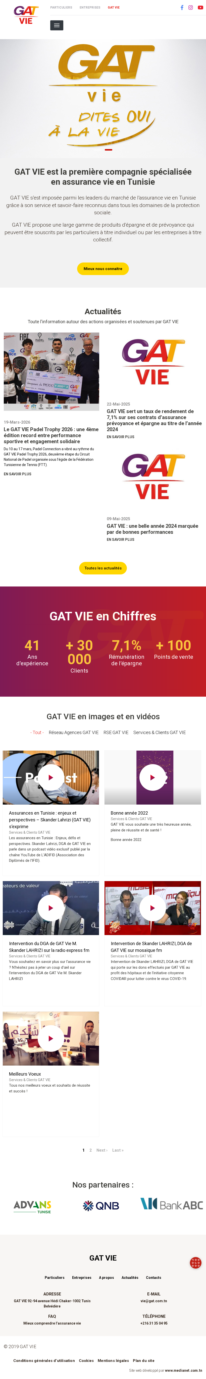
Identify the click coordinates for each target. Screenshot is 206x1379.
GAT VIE (114, 7)
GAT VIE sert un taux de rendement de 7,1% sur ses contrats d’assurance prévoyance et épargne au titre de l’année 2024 (154, 420)
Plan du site (143, 1360)
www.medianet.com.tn (183, 1370)
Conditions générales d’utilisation (44, 1360)
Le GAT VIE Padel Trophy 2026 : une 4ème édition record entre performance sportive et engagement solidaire (51, 435)
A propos (106, 1278)
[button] (97, 150)
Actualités (130, 1278)
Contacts (153, 1278)
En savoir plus (17, 474)
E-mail (154, 1294)
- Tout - (37, 732)
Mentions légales (113, 1360)
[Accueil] (25, 15)
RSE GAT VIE (116, 732)
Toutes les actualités (103, 568)
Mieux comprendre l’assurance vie (52, 1323)
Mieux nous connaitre (103, 269)
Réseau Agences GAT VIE (73, 732)
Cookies (86, 1360)
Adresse (52, 1294)
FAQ (52, 1316)
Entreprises (90, 7)
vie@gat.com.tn (154, 1301)
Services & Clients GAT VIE (159, 732)
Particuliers (61, 7)
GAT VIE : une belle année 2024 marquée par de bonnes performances (152, 529)
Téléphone (154, 1316)
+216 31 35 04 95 (154, 1323)
